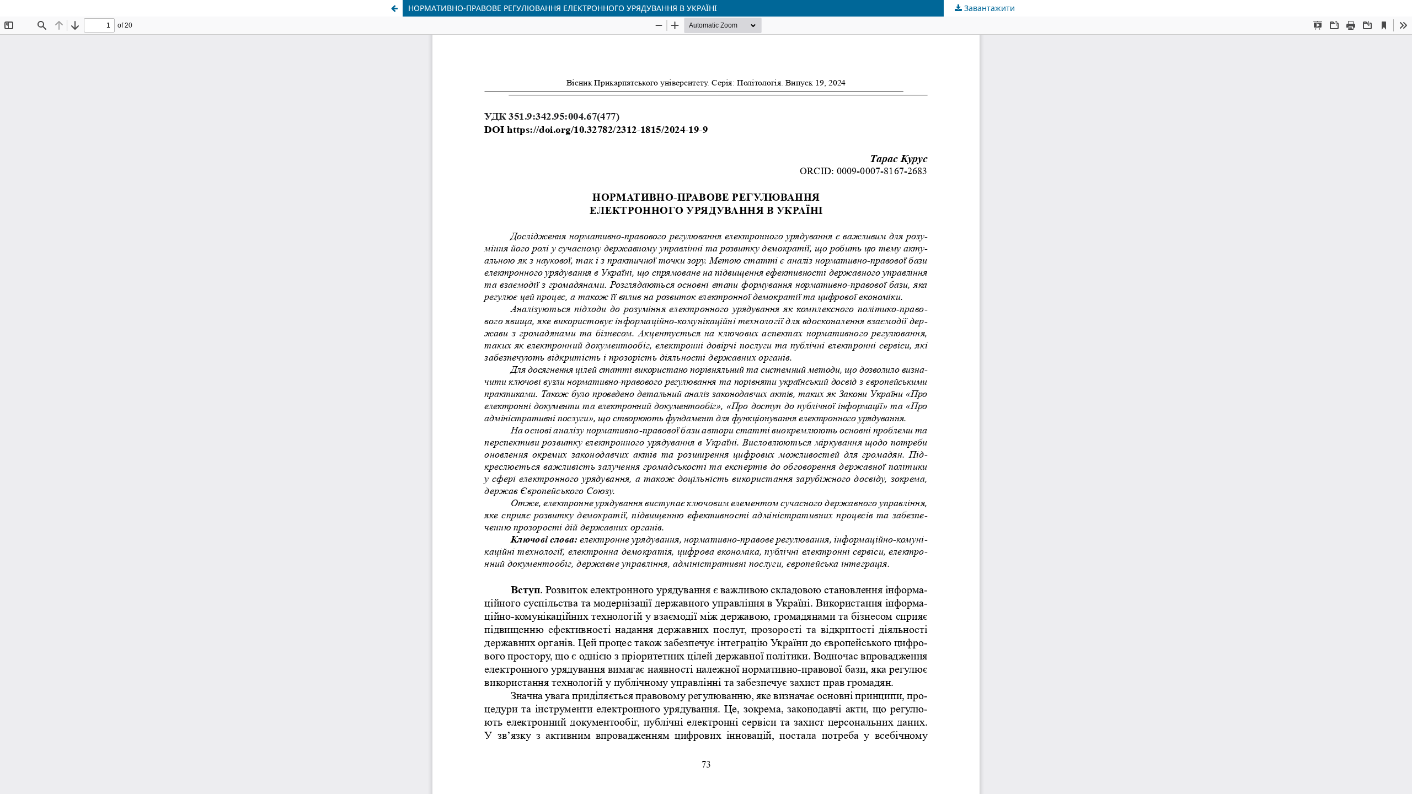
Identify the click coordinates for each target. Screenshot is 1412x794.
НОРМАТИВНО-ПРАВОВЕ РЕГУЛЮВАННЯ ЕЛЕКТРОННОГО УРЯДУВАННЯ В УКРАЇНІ (562, 8)
